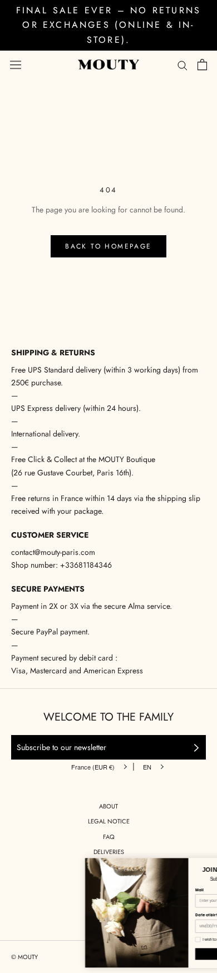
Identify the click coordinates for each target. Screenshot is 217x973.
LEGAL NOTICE (109, 821)
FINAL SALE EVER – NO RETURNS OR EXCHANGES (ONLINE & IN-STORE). (108, 25)
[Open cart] (202, 64)
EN (147, 766)
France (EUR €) (93, 766)
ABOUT (108, 806)
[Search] (182, 65)
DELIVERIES (108, 851)
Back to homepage (108, 246)
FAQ (109, 836)
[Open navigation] (15, 64)
